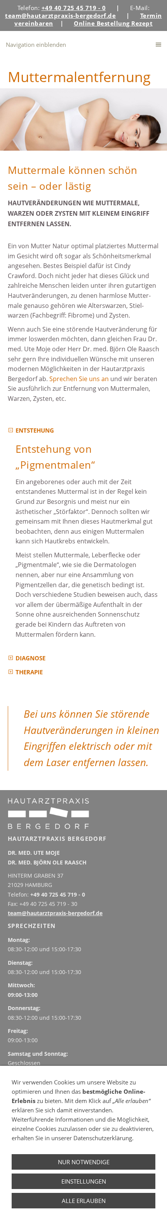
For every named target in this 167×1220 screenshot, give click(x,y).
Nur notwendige (84, 1162)
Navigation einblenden (36, 44)
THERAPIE (29, 672)
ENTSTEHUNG (35, 430)
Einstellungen (83, 1181)
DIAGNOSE (30, 658)
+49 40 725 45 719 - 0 (57, 894)
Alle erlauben (84, 1201)
